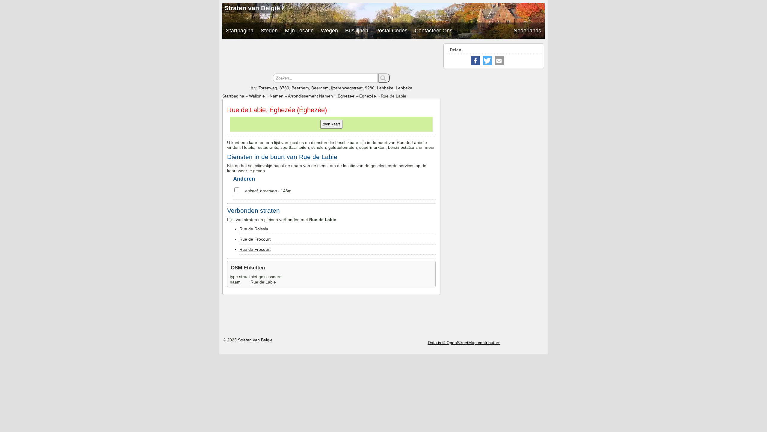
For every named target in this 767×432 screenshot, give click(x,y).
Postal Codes (391, 31)
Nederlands (527, 31)
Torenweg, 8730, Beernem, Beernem (294, 88)
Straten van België (255, 340)
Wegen (329, 31)
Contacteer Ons (433, 31)
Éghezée (346, 96)
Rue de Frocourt (255, 239)
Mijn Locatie (299, 31)
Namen (276, 96)
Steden (269, 31)
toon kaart (331, 124)
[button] (475, 60)
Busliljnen (356, 31)
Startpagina (239, 31)
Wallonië (257, 96)
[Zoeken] (384, 78)
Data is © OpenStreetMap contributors (464, 342)
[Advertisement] (331, 57)
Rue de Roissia (253, 228)
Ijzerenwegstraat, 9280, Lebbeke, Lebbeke (371, 88)
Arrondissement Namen (310, 96)
